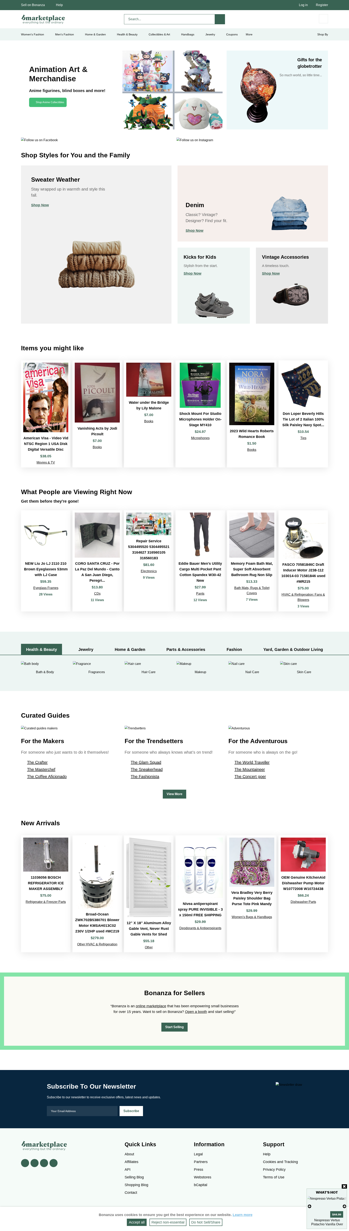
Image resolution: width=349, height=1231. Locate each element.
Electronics (149, 571)
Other (149, 947)
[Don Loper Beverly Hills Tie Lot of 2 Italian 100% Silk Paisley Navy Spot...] (303, 414)
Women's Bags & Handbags (252, 917)
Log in (303, 5)
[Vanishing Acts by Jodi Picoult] (97, 414)
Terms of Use (273, 1177)
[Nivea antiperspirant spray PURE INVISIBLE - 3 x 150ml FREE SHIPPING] (200, 894)
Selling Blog (134, 1177)
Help (59, 5)
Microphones (200, 438)
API (127, 1169)
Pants (200, 593)
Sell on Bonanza (33, 5)
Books (97, 447)
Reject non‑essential (167, 1222)
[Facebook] (25, 1163)
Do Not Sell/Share (205, 1222)
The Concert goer (250, 776)
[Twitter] (34, 1163)
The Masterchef (41, 769)
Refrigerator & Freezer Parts (46, 902)
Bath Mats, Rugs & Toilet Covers (251, 590)
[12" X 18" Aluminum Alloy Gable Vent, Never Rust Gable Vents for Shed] (148, 894)
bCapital (200, 1185)
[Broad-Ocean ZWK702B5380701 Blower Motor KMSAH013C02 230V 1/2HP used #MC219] (97, 894)
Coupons (232, 34)
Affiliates (131, 1162)
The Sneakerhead (147, 769)
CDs (97, 593)
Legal (198, 1154)
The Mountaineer (249, 769)
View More (174, 794)
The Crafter (37, 762)
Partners (201, 1162)
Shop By (322, 34)
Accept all (137, 1222)
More (249, 34)
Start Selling (174, 1027)
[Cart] (323, 18)
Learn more (242, 1215)
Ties (303, 438)
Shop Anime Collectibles (50, 102)
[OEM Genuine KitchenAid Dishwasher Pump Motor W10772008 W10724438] (303, 894)
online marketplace (151, 1006)
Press (198, 1169)
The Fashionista (145, 776)
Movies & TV (46, 462)
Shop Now (40, 205)
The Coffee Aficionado (47, 776)
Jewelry (210, 34)
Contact (131, 1193)
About (129, 1154)
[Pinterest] (44, 1163)
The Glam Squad (146, 762)
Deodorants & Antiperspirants (200, 928)
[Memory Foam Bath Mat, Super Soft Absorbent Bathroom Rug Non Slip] (251, 561)
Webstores (202, 1177)
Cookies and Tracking (280, 1162)
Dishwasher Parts (303, 902)
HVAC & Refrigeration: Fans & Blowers (303, 597)
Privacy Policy (274, 1169)
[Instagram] (53, 1163)
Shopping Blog (136, 1185)
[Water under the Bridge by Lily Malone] (148, 414)
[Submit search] (220, 19)
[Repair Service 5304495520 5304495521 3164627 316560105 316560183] (148, 561)
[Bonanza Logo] (43, 19)
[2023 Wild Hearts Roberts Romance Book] (251, 414)
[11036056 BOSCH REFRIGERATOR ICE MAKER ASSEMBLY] (45, 894)
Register (322, 5)
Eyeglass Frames (45, 588)
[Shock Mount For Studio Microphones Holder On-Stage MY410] (200, 414)
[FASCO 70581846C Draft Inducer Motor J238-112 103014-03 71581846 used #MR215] (303, 561)
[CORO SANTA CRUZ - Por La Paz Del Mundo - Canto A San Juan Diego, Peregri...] (97, 561)
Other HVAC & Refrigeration (97, 944)
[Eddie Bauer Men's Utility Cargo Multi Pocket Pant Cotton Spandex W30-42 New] (200, 561)
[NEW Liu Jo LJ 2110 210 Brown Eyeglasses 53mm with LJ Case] (45, 561)
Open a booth (196, 1012)
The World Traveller (252, 762)
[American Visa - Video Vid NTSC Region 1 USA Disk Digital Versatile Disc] (45, 414)
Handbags (187, 34)
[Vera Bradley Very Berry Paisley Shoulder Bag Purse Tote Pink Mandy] (251, 894)
